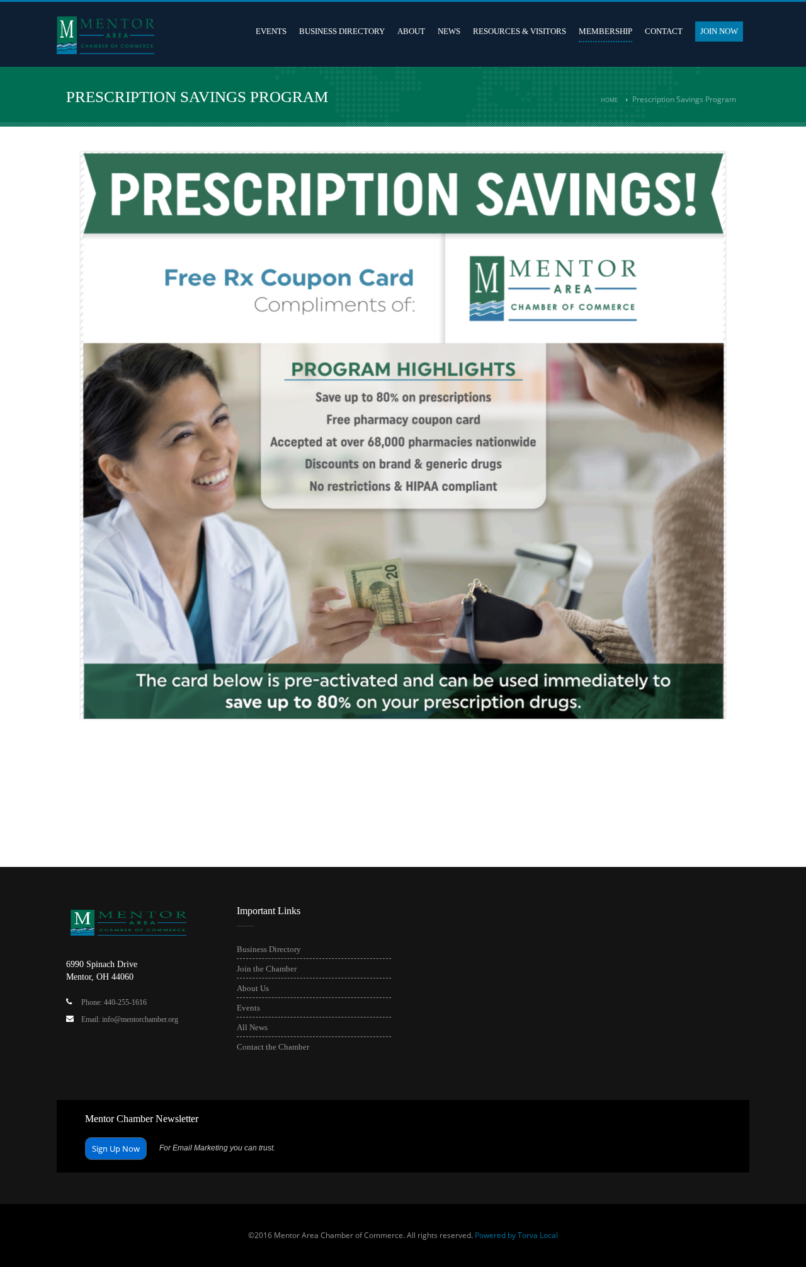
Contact (664, 31)
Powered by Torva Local (516, 1235)
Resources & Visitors (519, 31)
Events (271, 31)
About (411, 31)
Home (609, 100)
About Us (253, 988)
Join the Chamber (267, 968)
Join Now (719, 31)
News (449, 31)
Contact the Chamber (273, 1047)
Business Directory (342, 31)
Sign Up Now (116, 1148)
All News (252, 1027)
